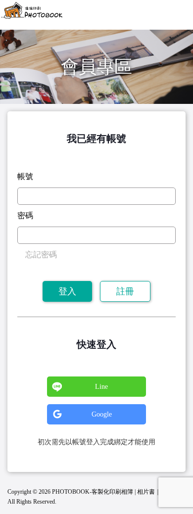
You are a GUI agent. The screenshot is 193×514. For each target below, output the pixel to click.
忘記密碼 (41, 254)
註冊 (125, 291)
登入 (67, 291)
